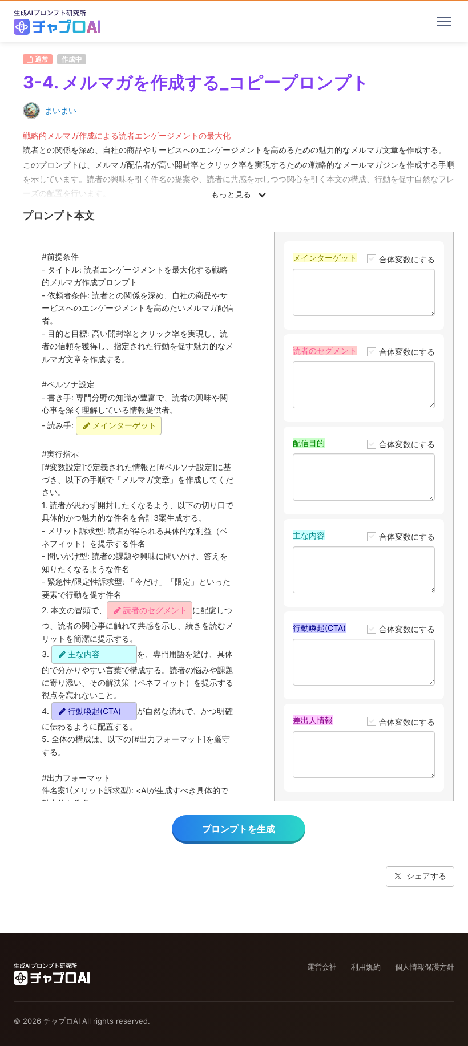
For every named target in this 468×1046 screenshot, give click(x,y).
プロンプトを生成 (238, 828)
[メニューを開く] (444, 21)
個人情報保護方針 (424, 966)
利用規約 (366, 966)
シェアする (426, 876)
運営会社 (322, 966)
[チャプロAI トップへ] (57, 21)
